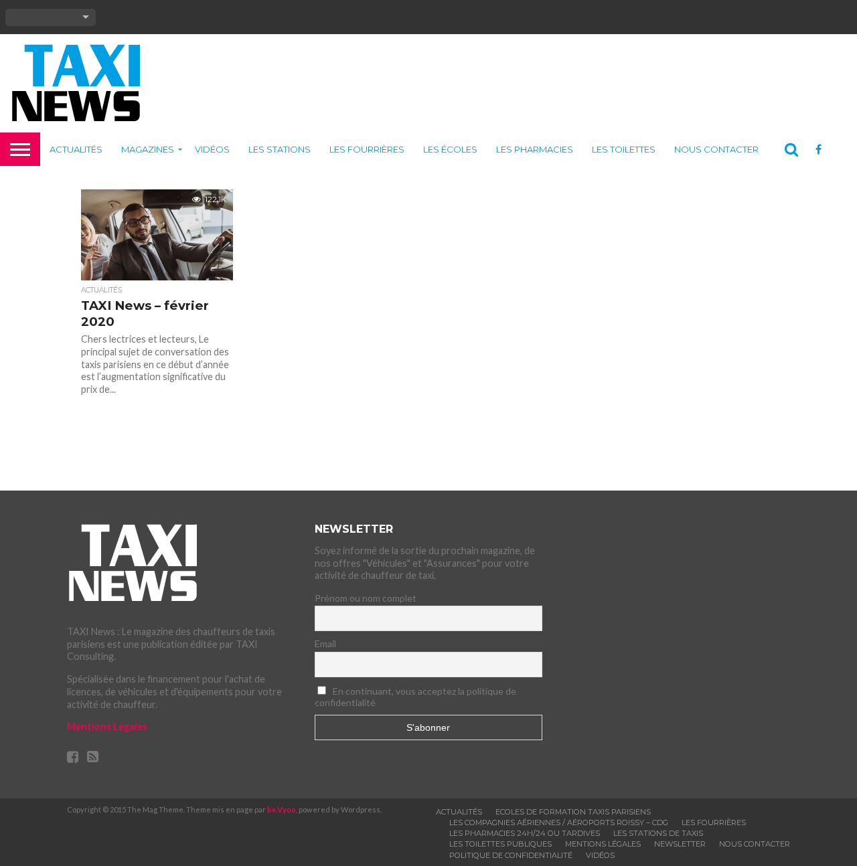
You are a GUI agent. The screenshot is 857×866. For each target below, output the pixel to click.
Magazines (147, 149)
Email (325, 643)
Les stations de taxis (658, 833)
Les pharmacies (534, 149)
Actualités (76, 149)
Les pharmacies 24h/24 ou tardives (524, 833)
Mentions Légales (107, 726)
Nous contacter (716, 149)
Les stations (279, 149)
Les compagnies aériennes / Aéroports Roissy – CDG (558, 822)
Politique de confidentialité (510, 855)
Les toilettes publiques (500, 844)
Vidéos (212, 149)
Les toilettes (623, 149)
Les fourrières (366, 149)
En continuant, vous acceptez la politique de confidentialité (415, 696)
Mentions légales (603, 844)
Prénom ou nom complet (365, 598)
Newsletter (680, 844)
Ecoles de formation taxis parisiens (573, 811)
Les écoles (450, 149)
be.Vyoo (281, 809)
